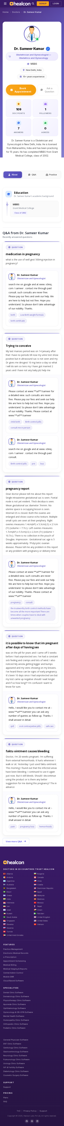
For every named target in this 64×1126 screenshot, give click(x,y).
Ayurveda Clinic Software (14, 1004)
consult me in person (20, 427)
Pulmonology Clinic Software (16, 1059)
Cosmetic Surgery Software (15, 1075)
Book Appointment (22, 90)
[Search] (32, 3)
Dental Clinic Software (13, 992)
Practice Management (13, 949)
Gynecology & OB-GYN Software (18, 1012)
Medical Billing (9, 965)
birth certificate (18, 320)
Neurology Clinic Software (15, 1055)
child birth (15, 421)
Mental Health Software (13, 1016)
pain (13, 826)
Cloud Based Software (13, 981)
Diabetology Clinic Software (16, 1071)
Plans (5, 1097)
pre (33, 463)
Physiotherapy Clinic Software (17, 1000)
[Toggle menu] (5, 3)
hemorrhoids (45, 826)
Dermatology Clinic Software (16, 996)
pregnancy (16, 602)
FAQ (5, 1101)
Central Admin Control (13, 973)
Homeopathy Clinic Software (16, 1020)
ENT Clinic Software (12, 1044)
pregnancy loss (27, 826)
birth (13, 314)
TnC (18, 1111)
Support (7, 1087)
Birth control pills (33, 421)
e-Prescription (9, 957)
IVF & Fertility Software (13, 1067)
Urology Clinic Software (14, 1063)
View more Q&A (14, 841)
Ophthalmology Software (14, 1008)
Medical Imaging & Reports (15, 969)
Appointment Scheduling (14, 961)
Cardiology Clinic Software (15, 1048)
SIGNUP (43, 3)
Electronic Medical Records (15, 953)
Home (6, 12)
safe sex (49, 726)
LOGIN (56, 3)
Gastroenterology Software (15, 1051)
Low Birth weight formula (31, 314)
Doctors (16, 12)
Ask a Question (49, 90)
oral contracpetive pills (30, 726)
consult (29, 602)
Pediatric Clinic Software (14, 1028)
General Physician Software (15, 1040)
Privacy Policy (29, 1111)
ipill (12, 726)
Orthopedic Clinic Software (15, 1024)
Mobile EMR (8, 977)
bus (42, 463)
